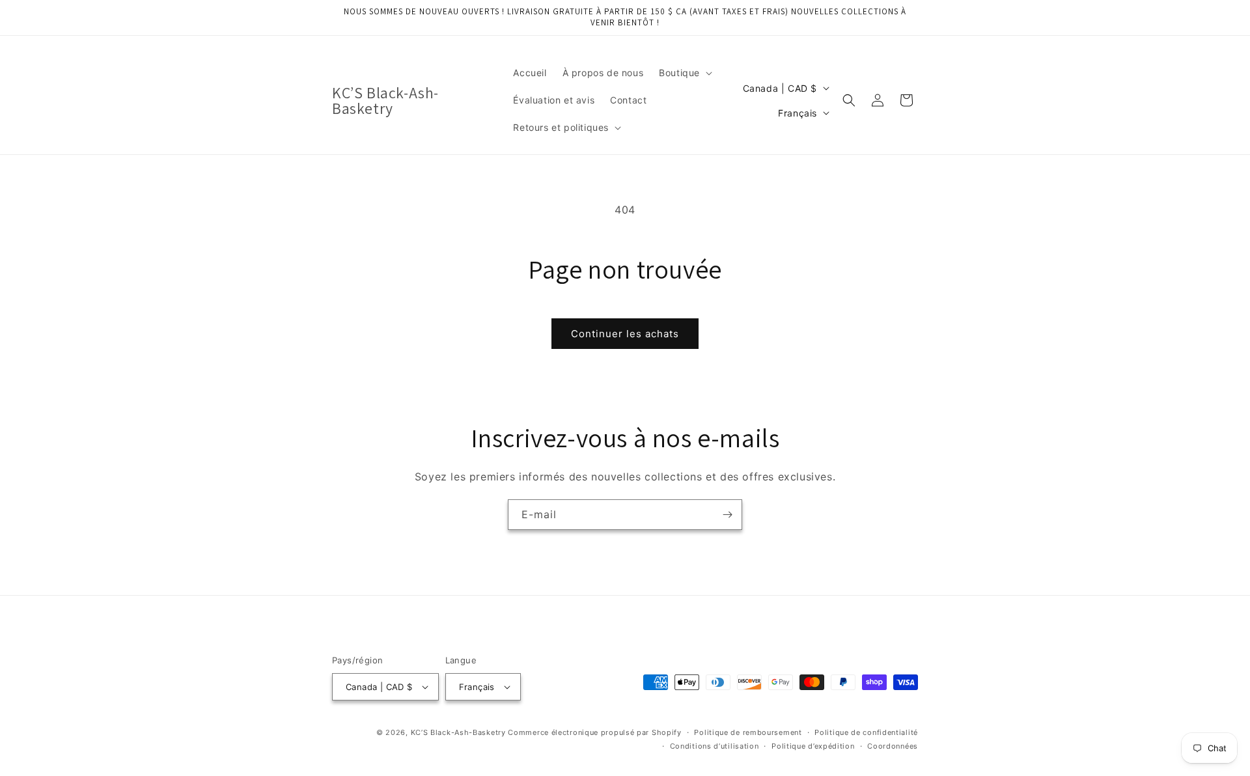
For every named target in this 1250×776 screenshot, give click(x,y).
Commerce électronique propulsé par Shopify (594, 732)
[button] (684, 73)
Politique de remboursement (747, 732)
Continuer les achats (625, 333)
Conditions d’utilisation (714, 746)
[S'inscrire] (727, 514)
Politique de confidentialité (866, 732)
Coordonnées (892, 746)
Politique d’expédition (812, 746)
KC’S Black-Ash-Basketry (458, 732)
